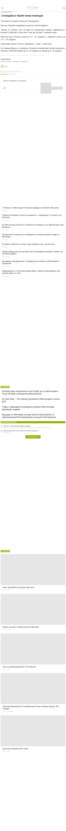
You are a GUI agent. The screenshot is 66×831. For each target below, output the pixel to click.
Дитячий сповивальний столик (15, 749)
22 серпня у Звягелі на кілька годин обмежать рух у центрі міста (28, 244)
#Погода (3, 61)
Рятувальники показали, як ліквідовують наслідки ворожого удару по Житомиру (30, 235)
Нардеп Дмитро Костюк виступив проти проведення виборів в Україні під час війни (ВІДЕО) (32, 252)
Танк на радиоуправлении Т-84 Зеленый (19, 667)
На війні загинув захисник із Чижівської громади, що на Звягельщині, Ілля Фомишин (33, 226)
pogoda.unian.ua (5, 59)
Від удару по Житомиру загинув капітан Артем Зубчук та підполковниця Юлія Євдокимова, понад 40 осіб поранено (29, 415)
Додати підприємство (33, 437)
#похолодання (16, 61)
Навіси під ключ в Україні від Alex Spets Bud (21, 627)
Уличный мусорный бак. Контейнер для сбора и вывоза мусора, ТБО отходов (31, 707)
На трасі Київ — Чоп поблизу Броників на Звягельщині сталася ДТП (31, 400)
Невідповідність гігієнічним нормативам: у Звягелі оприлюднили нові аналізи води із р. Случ (31, 272)
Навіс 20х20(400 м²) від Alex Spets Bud (18, 587)
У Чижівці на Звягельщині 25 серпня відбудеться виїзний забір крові (30, 208)
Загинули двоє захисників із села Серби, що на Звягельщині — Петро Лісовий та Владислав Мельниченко (30, 392)
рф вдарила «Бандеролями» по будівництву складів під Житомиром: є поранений (31, 262)
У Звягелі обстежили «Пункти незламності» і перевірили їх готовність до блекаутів (31, 216)
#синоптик (9, 61)
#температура (24, 61)
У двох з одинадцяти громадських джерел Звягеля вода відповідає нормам (28, 408)
